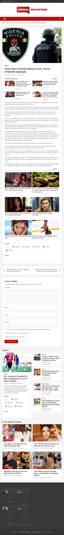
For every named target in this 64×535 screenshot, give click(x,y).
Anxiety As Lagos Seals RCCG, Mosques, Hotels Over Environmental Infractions (46, 270)
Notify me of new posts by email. (15, 337)
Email (6, 315)
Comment (8, 287)
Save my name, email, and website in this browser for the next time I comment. (28, 329)
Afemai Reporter (19, 75)
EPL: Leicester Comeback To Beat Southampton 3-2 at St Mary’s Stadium (16, 378)
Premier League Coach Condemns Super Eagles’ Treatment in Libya (51, 358)
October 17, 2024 (46, 392)
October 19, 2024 (8, 383)
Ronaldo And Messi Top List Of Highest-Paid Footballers (50, 373)
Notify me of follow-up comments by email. (18, 333)
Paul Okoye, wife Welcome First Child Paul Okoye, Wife (15, 445)
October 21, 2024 (8, 475)
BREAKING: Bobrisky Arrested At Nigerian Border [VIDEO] (15, 472)
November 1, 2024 (8, 448)
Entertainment (8, 439)
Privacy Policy (36, 532)
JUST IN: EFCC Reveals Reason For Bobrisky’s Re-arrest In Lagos (46, 445)
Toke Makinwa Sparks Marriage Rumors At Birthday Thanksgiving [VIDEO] (46, 473)
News (43, 384)
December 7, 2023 (9, 75)
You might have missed (12, 422)
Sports (6, 350)
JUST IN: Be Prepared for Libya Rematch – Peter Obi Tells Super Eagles (51, 388)
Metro (7, 65)
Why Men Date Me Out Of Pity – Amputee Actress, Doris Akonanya (18, 270)
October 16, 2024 (46, 408)
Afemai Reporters (26, 532)
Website (7, 322)
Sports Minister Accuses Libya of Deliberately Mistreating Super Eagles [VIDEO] (51, 403)
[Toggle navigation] (4, 19)
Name (7, 307)
